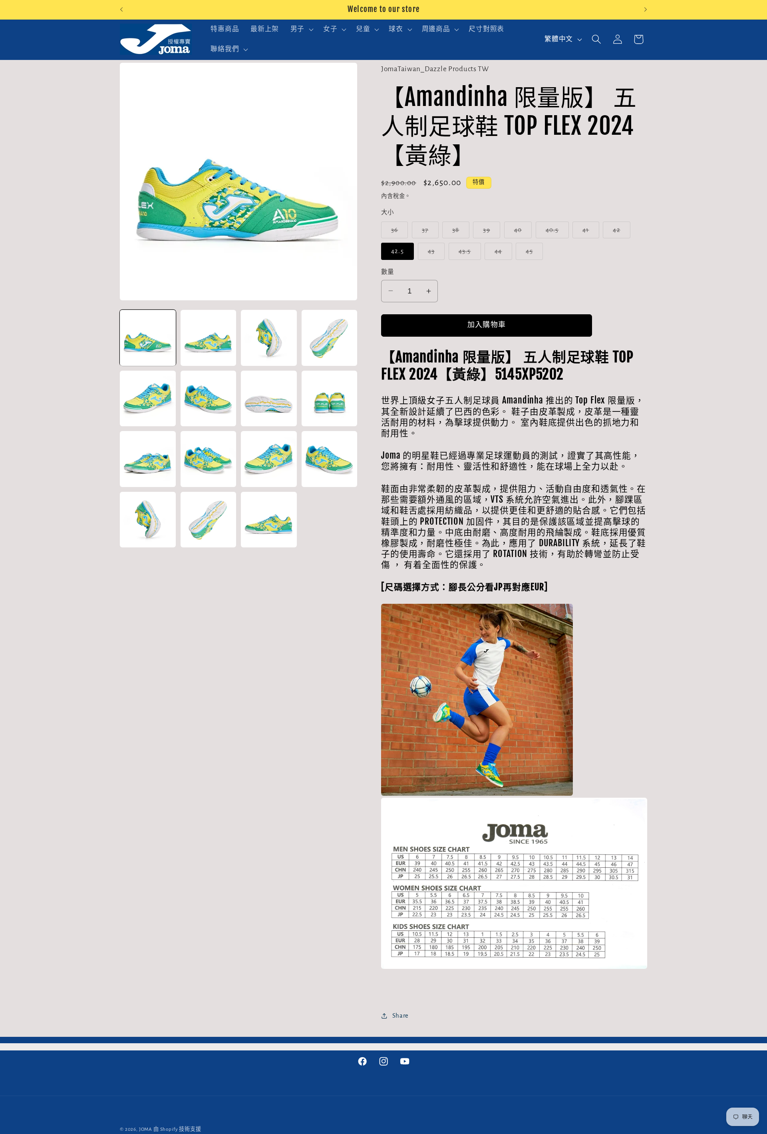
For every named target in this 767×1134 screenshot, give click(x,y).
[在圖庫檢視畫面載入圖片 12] (330, 459)
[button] (300, 30)
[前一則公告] (121, 9)
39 (490, 232)
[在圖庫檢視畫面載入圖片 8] (330, 399)
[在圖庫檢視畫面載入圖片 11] (269, 459)
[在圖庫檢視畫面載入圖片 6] (208, 399)
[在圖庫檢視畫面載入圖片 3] (269, 338)
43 (435, 254)
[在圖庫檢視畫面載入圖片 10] (208, 459)
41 (589, 232)
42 (620, 232)
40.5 (556, 232)
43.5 (468, 254)
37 (428, 232)
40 (521, 232)
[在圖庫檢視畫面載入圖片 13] (148, 520)
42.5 (397, 251)
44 (502, 254)
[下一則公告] (645, 9)
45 (533, 254)
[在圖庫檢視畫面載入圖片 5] (148, 399)
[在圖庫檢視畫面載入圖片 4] (330, 338)
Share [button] (400, 1015)
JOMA (145, 1129)
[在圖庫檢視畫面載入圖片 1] (148, 338)
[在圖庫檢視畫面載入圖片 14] (208, 520)
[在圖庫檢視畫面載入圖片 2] (208, 338)
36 (398, 232)
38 (459, 232)
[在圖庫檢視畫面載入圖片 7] (269, 399)
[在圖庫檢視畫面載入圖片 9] (148, 459)
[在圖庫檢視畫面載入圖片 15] (269, 520)
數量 (387, 272)
